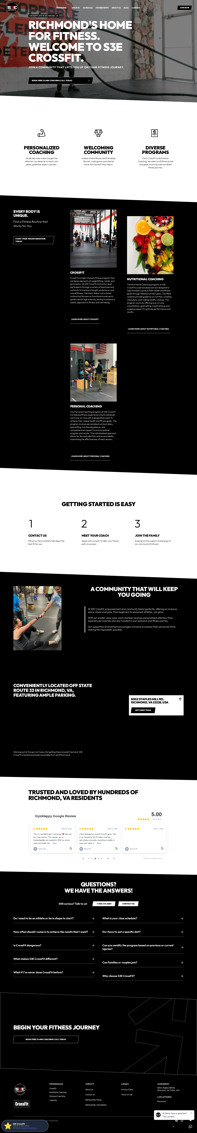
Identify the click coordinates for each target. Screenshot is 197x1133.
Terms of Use (126, 1094)
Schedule (88, 8)
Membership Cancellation (96, 1105)
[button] (62, 7)
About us (116, 8)
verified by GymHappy (29, 1128)
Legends (53, 1100)
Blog (126, 8)
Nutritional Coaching (57, 1092)
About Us (89, 1089)
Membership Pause (93, 1100)
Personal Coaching (57, 1096)
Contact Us (90, 1094)
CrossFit (52, 1088)
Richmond (161, 1101)
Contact (136, 8)
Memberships (102, 8)
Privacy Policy (127, 1089)
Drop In (75, 8)
